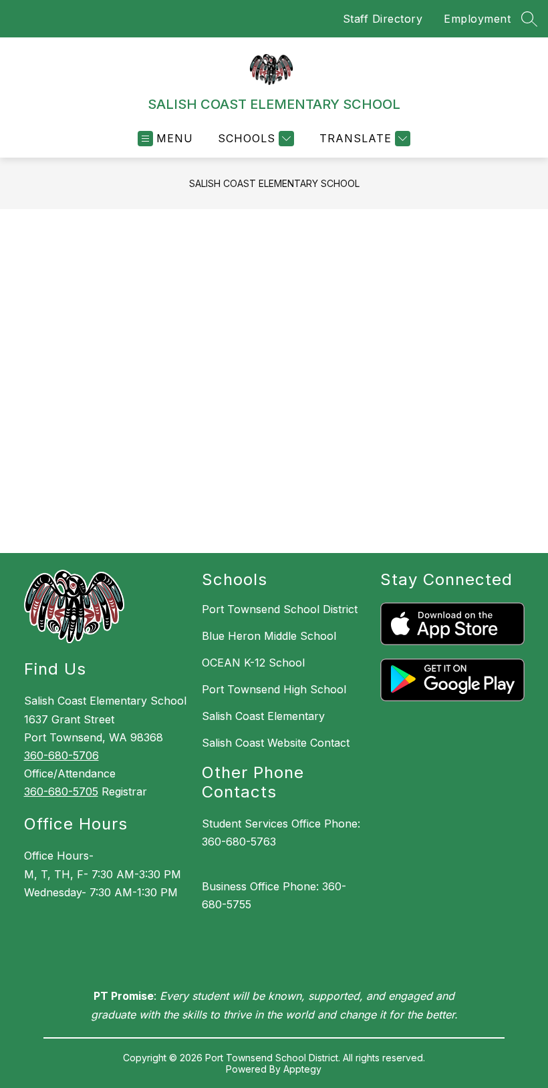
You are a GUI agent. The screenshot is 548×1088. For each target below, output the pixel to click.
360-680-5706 (61, 755)
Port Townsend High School (274, 689)
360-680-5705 (61, 791)
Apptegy (302, 1069)
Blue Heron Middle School (269, 636)
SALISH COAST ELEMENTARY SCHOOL (274, 183)
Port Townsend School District (280, 609)
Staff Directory (383, 18)
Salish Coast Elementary (263, 716)
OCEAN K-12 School (253, 662)
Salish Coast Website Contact (276, 742)
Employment (477, 18)
